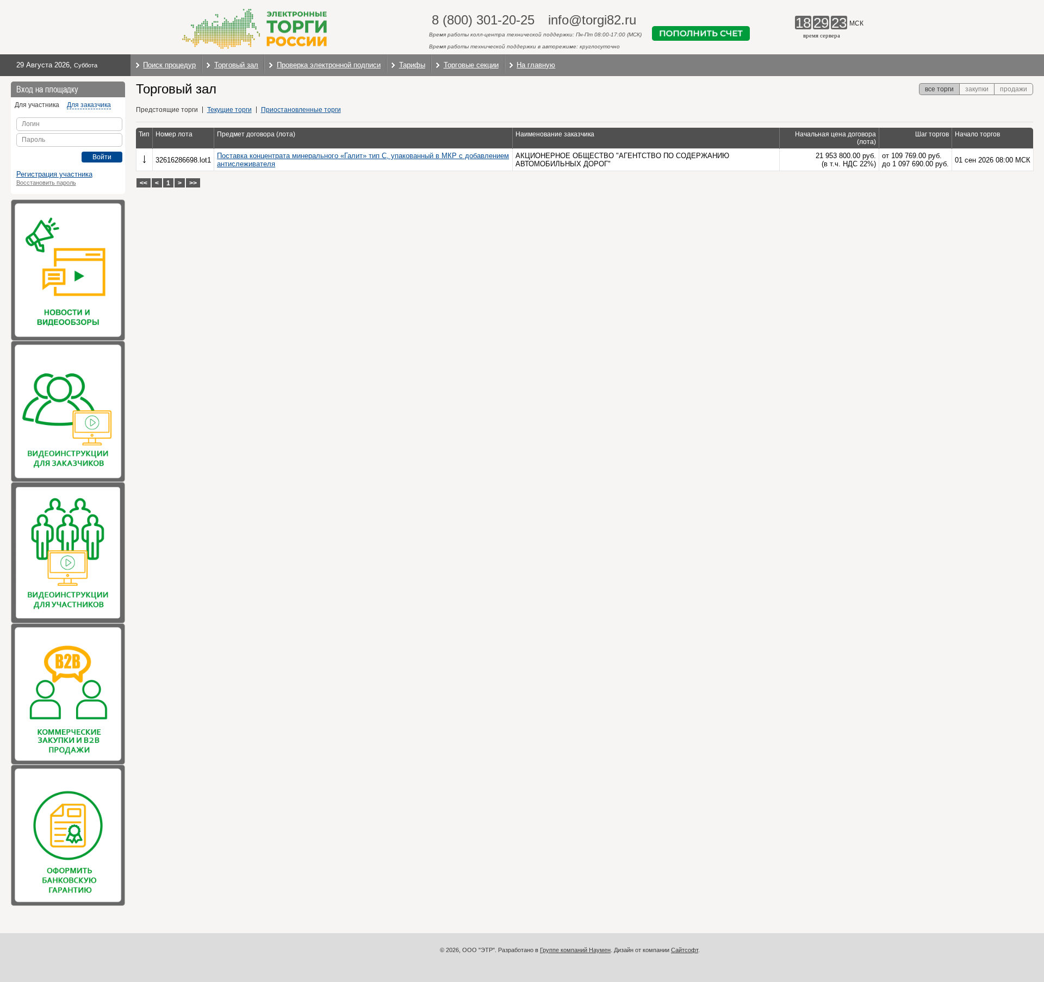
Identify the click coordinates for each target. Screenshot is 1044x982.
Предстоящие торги (167, 110)
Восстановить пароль (46, 182)
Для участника (37, 105)
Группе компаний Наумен (575, 950)
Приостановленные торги (301, 110)
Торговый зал (236, 65)
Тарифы (412, 65)
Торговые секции (471, 65)
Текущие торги (229, 110)
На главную (536, 65)
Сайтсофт (684, 950)
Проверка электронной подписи (329, 65)
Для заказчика (89, 105)
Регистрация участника (54, 174)
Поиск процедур (169, 65)
